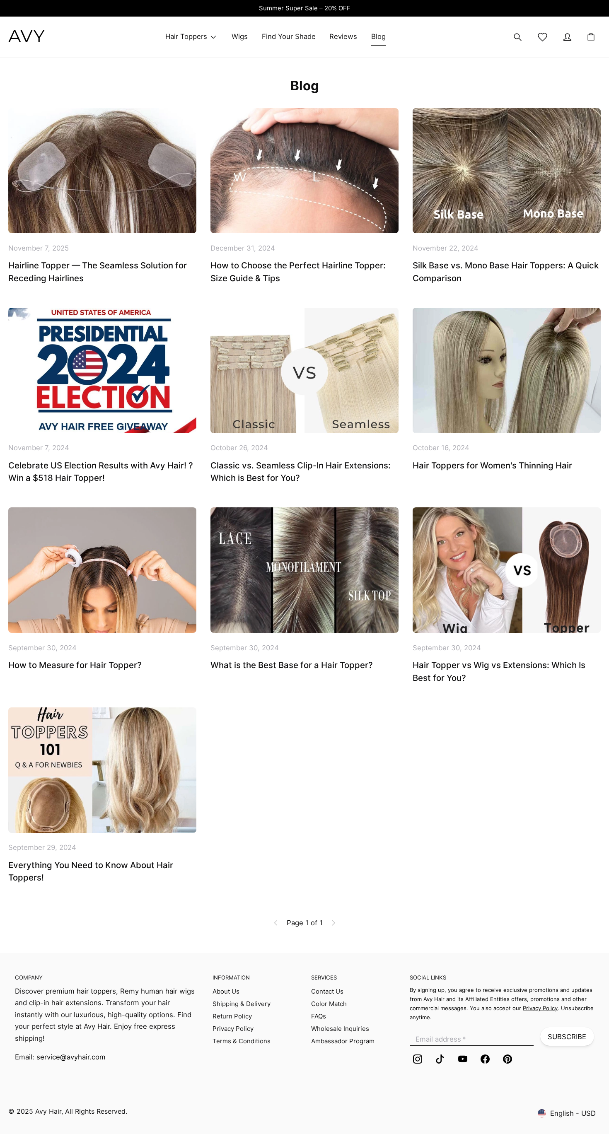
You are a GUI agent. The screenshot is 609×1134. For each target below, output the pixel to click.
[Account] (567, 37)
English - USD (573, 1113)
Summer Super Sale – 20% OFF (304, 8)
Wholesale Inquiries (340, 1029)
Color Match (329, 1004)
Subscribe (567, 1037)
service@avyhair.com (71, 1057)
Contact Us (327, 991)
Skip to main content (48, 19)
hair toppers (96, 991)
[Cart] (591, 37)
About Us (226, 991)
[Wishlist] (543, 37)
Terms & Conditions (242, 1041)
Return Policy (232, 1016)
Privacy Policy (233, 1029)
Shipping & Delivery (242, 1004)
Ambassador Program (343, 1041)
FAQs (318, 1016)
